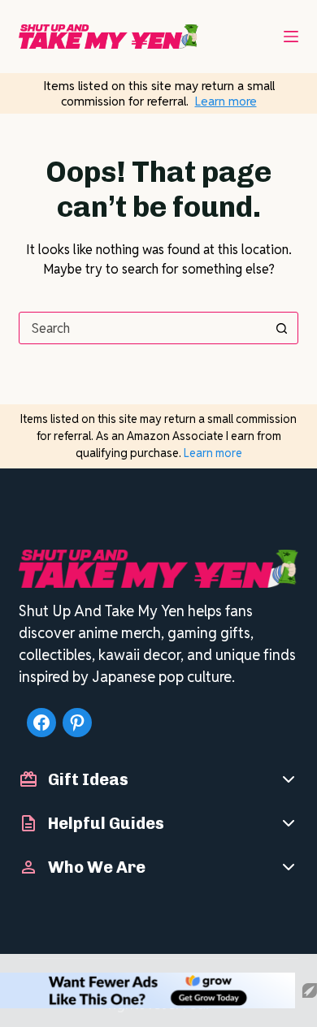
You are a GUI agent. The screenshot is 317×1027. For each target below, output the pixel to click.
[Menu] (291, 36)
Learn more (226, 101)
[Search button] (282, 328)
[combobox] (143, 328)
